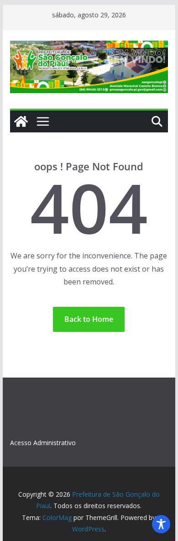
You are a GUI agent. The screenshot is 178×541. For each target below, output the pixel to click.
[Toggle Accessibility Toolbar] (161, 524)
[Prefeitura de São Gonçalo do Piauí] (21, 121)
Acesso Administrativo (43, 442)
